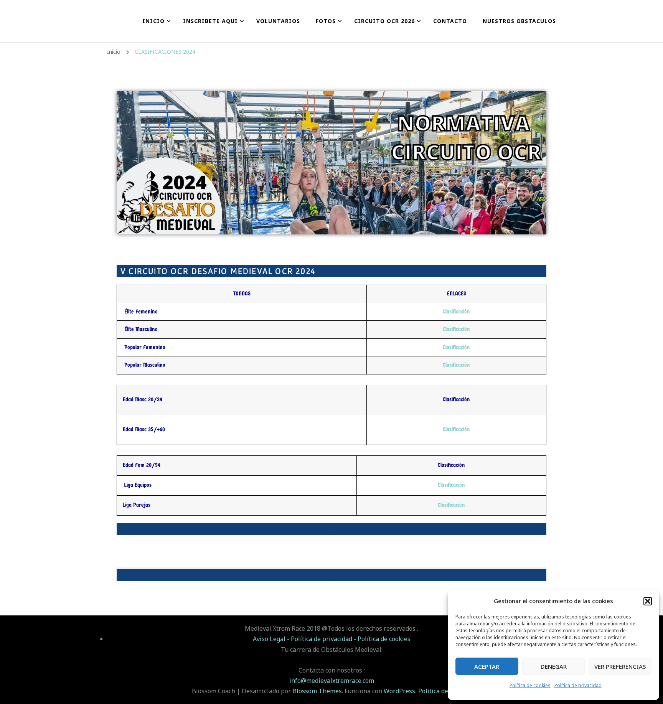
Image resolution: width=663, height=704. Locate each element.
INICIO (153, 21)
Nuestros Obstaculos (519, 21)
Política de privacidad (578, 685)
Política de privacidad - (324, 639)
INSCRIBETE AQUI (210, 21)
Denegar (554, 666)
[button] (647, 601)
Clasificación (456, 311)
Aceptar (486, 666)
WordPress (399, 691)
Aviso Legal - (272, 639)
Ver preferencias (620, 666)
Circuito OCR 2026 (384, 21)
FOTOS (326, 21)
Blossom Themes (317, 691)
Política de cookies (530, 685)
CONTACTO (450, 21)
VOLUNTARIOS (278, 21)
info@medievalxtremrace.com (331, 680)
